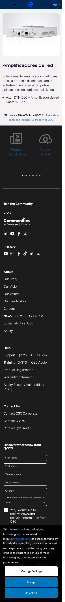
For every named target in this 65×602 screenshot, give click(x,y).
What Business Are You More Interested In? (25, 497)
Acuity (8, 331)
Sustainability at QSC (19, 323)
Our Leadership (15, 301)
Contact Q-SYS (14, 421)
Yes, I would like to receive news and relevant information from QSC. (28, 516)
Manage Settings (31, 571)
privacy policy (20, 539)
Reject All (31, 593)
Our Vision (11, 286)
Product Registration (18, 370)
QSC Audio (10, 248)
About (8, 272)
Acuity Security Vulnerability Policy (24, 387)
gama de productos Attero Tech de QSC (31, 120)
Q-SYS (7, 213)
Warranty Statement (18, 377)
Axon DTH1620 (16, 97)
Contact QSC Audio (17, 428)
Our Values (11, 294)
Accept (31, 582)
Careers (9, 308)
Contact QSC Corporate (20, 413)
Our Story (10, 279)
